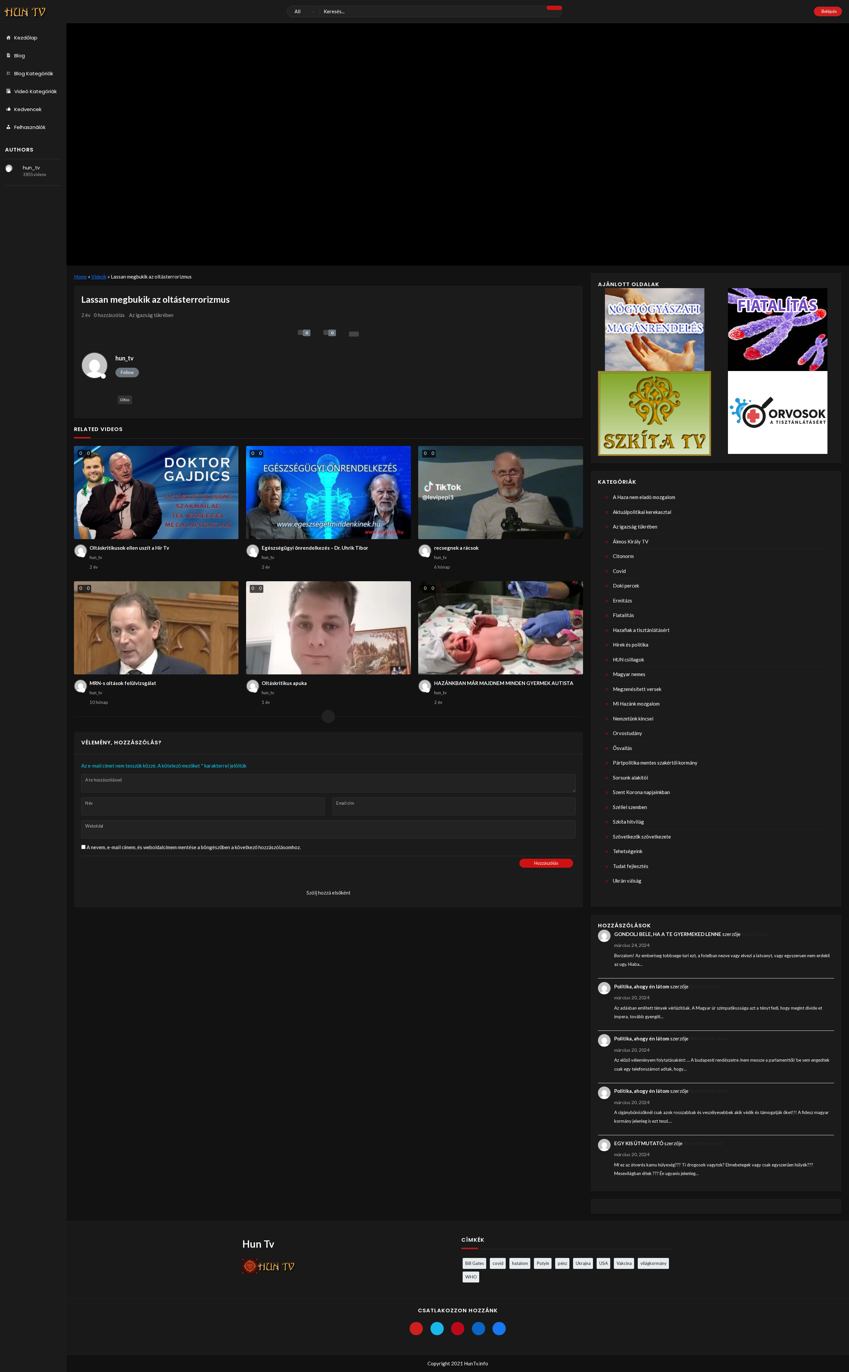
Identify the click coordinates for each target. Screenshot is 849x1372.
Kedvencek (27, 109)
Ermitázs (622, 600)
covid (497, 1263)
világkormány (653, 1263)
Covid (619, 571)
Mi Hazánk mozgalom (636, 704)
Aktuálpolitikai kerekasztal (642, 512)
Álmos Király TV (630, 541)
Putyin (543, 1263)
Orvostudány (627, 733)
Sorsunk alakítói (630, 777)
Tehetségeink (627, 851)
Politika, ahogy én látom (641, 986)
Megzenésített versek (637, 689)
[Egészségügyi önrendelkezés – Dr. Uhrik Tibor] (328, 492)
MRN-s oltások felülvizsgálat (123, 683)
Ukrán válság (627, 881)
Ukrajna (583, 1263)
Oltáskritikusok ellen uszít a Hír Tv (129, 548)
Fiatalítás (623, 615)
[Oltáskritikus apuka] (328, 627)
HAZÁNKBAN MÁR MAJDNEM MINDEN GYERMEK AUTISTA (503, 683)
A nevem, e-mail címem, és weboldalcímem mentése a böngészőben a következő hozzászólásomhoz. (194, 847)
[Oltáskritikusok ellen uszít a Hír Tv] (156, 492)
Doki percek (626, 586)
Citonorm (623, 556)
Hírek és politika (630, 645)
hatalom (520, 1263)
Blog (19, 55)
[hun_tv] (9, 168)
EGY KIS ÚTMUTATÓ (638, 1143)
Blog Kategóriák (33, 73)
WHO (471, 1276)
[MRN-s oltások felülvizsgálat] (156, 627)
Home (80, 277)
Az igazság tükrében (151, 315)
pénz (562, 1263)
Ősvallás (622, 748)
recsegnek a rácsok (456, 548)
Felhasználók (29, 127)
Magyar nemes (629, 674)
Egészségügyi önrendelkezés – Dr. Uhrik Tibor (315, 548)
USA (603, 1263)
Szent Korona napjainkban (641, 792)
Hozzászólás (546, 863)
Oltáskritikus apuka (284, 683)
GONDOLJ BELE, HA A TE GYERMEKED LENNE (667, 934)
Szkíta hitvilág (628, 822)
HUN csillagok (628, 659)
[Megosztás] (354, 334)
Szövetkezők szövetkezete (642, 837)
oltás (125, 399)
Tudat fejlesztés (630, 866)
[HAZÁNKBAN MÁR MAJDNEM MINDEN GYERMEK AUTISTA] (500, 627)
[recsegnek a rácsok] (500, 492)
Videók (98, 277)
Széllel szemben (630, 807)
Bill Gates (474, 1263)
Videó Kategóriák (35, 91)
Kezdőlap (25, 37)
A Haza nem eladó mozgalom (644, 497)
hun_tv (31, 167)
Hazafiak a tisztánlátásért (641, 630)
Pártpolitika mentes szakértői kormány (655, 763)
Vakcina (624, 1263)
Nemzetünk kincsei (633, 718)
